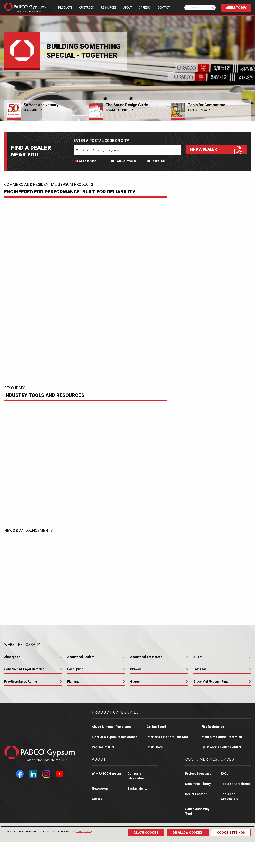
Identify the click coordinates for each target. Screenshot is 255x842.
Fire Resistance (213, 726)
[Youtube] (59, 774)
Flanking (73, 681)
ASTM (197, 657)
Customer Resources (210, 759)
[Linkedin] (33, 774)
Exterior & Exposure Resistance (114, 737)
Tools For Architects (236, 784)
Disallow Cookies (188, 832)
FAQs (224, 773)
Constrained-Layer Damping (24, 669)
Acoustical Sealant (81, 657)
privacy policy (83, 831)
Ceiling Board (156, 726)
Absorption (12, 657)
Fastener (199, 669)
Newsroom (100, 788)
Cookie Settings (231, 832)
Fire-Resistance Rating (20, 681)
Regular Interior (103, 747)
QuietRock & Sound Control (221, 747)
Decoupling (75, 669)
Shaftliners (155, 747)
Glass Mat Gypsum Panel (211, 681)
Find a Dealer (203, 149)
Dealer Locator (196, 794)
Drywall (135, 669)
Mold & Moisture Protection (222, 737)
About (127, 8)
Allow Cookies (146, 832)
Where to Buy (236, 8)
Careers (145, 8)
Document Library (198, 784)
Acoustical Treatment (146, 657)
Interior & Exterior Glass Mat (167, 737)
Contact (164, 8)
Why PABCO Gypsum (106, 773)
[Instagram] (46, 774)
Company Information (136, 776)
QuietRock (86, 8)
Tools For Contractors (230, 796)
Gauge (135, 681)
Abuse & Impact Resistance (111, 726)
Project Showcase (198, 773)
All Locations (87, 161)
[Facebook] (20, 774)
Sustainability (137, 788)
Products (65, 8)
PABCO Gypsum (125, 161)
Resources (108, 8)
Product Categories (115, 712)
